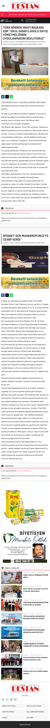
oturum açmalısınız (23, 213)
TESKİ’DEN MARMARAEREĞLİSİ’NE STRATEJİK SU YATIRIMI (35, 603)
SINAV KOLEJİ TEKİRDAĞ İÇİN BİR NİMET (35, 576)
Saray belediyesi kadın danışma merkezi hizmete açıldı (35, 658)
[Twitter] (7, 699)
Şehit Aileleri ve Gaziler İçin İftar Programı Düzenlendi (27, 14)
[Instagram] (11, 699)
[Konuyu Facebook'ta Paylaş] (3, 96)
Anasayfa (6, 41)
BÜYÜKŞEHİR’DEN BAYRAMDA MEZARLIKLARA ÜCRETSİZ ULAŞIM (34, 632)
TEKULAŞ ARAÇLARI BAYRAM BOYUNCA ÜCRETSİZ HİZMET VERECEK (34, 618)
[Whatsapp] (15, 699)
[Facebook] (3, 699)
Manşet (12, 41)
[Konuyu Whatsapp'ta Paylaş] (11, 96)
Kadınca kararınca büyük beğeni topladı (35, 672)
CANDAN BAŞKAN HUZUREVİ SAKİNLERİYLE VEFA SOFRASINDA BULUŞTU (35, 646)
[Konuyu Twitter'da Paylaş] (7, 96)
